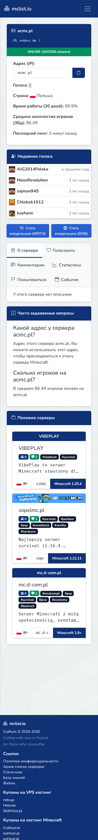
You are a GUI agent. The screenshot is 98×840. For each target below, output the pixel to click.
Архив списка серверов (23, 766)
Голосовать (63, 250)
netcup (8, 799)
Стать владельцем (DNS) (71, 231)
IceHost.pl (11, 833)
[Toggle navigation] (87, 9)
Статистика (69, 265)
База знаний (14, 777)
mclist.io (20, 8)
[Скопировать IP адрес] (78, 73)
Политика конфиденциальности (30, 761)
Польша (44, 96)
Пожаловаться (31, 280)
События (69, 280)
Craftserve (11, 827)
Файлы (9, 783)
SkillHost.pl (12, 810)
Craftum (9, 731)
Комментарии (30, 265)
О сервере (27, 250)
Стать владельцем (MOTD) (28, 231)
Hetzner (9, 805)
